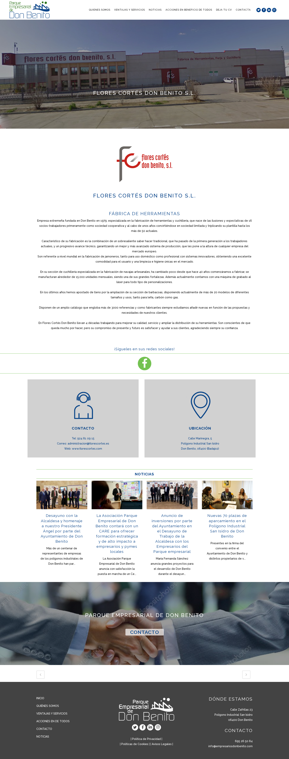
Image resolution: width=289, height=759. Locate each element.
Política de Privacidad (146, 739)
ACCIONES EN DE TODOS (53, 721)
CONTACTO (144, 632)
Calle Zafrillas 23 (241, 709)
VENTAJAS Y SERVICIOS (51, 713)
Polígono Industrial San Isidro (233, 714)
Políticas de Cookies (134, 744)
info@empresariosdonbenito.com (230, 746)
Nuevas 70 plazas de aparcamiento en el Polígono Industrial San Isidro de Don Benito (227, 525)
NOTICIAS (42, 736)
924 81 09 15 (85, 438)
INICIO (40, 698)
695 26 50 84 (244, 741)
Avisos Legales (162, 744)
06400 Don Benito (240, 719)
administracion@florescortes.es (88, 443)
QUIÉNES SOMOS (47, 705)
